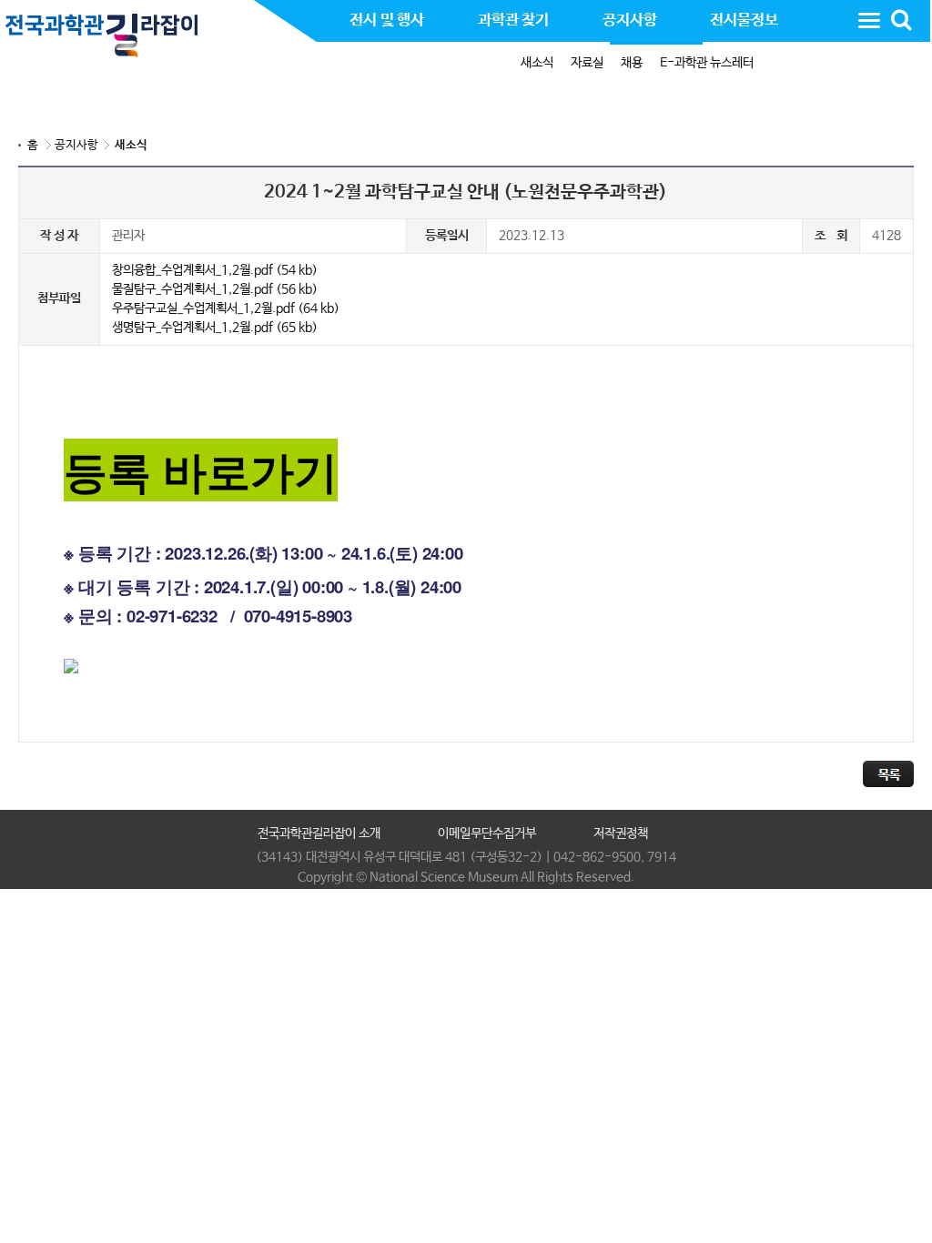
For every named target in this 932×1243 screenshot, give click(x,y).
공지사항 (76, 145)
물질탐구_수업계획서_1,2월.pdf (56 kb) (215, 289)
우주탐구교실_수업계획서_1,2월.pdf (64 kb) (225, 308)
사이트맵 (869, 20)
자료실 (587, 63)
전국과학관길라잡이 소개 (319, 833)
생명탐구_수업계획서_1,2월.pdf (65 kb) (215, 327)
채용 (632, 63)
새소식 (537, 63)
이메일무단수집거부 (487, 833)
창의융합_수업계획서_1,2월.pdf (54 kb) (215, 270)
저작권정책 (620, 833)
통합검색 (901, 20)
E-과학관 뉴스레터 (707, 63)
